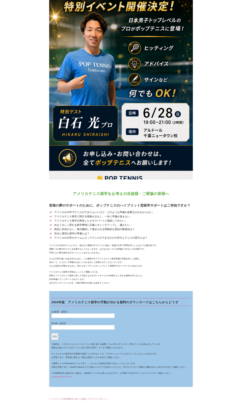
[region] (121, 90)
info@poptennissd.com (61, 377)
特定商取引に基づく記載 (74, 399)
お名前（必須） (60, 311)
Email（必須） (59, 323)
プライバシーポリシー (97, 399)
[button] (119, 177)
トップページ (55, 399)
